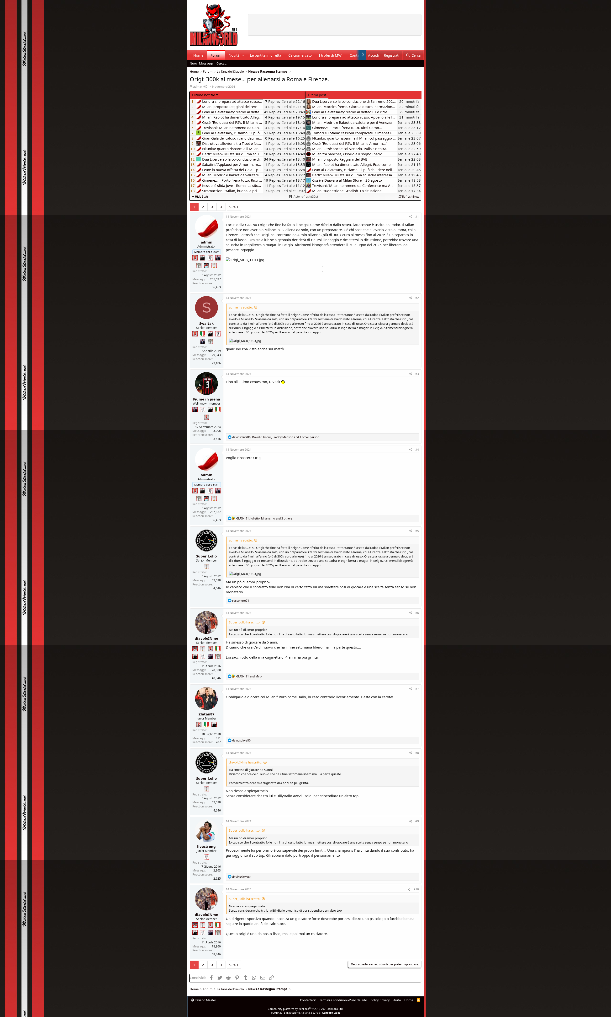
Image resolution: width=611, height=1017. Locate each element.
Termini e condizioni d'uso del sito (343, 1000)
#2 (417, 298)
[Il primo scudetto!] (202, 333)
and (249, 676)
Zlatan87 (207, 714)
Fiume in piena (206, 399)
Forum (216, 55)
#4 (417, 450)
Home (198, 55)
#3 (417, 374)
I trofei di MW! (330, 55)
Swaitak (206, 323)
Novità (234, 55)
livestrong (206, 846)
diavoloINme (206, 638)
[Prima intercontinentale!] (214, 265)
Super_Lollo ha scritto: (244, 622)
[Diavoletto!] (195, 257)
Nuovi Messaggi (201, 63)
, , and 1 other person (275, 437)
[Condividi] (411, 217)
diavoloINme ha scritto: (245, 762)
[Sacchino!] (206, 265)
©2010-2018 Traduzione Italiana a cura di (306, 1012)
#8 (417, 753)
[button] (243, 55)
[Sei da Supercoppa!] (198, 265)
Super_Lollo (206, 556)
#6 (417, 613)
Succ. (232, 207)
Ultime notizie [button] (203, 94)
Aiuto (397, 1000)
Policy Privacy (380, 1000)
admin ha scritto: (241, 307)
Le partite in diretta (265, 55)
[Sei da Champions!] (210, 257)
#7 (417, 689)
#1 (417, 217)
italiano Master (205, 1000)
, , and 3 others (264, 518)
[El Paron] (202, 257)
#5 (417, 531)
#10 (416, 889)
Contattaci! (308, 1000)
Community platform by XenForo (305, 1009)
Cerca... (221, 63)
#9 (417, 821)
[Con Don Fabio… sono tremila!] (218, 257)
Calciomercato (300, 55)
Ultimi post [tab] (317, 94)
